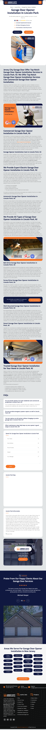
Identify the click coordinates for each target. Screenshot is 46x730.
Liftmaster (33, 702)
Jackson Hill (18, 655)
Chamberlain (34, 700)
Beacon (8, 660)
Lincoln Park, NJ (10, 687)
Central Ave (18, 662)
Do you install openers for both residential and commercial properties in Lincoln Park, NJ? (22, 401)
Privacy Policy (21, 704)
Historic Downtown (28, 670)
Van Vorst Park (38, 670)
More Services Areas (23, 678)
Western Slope (28, 665)
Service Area (16, 32)
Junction (8, 671)
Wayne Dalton (34, 698)
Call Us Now (28, 32)
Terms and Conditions (22, 706)
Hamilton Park (38, 659)
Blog (19, 698)
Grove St (38, 655)
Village (38, 674)
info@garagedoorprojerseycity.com (38, 687)
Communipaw (8, 668)
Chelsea (18, 666)
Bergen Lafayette (8, 656)
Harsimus (38, 662)
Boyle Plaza (38, 666)
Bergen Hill (8, 664)
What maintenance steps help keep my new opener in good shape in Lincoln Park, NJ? (22, 426)
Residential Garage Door (23, 712)
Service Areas (21, 700)
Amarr (32, 706)
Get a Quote (22, 559)
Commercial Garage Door (23, 714)
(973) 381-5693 (23, 556)
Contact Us (20, 702)
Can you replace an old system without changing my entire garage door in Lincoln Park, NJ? (22, 419)
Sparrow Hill (18, 670)
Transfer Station (28, 656)
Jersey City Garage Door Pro (22, 727)
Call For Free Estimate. (34, 300)
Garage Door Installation (23, 710)
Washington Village (28, 661)
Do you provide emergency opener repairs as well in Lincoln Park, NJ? (22, 412)
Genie (32, 708)
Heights (18, 659)
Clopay (32, 704)
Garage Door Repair (22, 708)
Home (11, 7)
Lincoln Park (17, 7)
